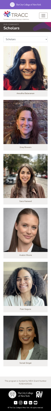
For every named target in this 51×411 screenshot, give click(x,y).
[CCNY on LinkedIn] (30, 402)
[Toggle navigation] (43, 16)
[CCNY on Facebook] (15, 402)
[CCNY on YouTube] (35, 402)
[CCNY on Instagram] (20, 402)
